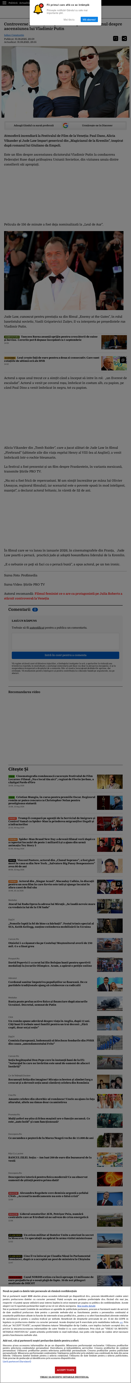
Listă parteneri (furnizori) (17, 1361)
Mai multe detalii (86, 1306)
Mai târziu (69, 19)
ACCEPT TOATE (65, 1370)
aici (121, 1322)
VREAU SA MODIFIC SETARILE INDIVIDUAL (64, 1377)
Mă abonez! (89, 19)
